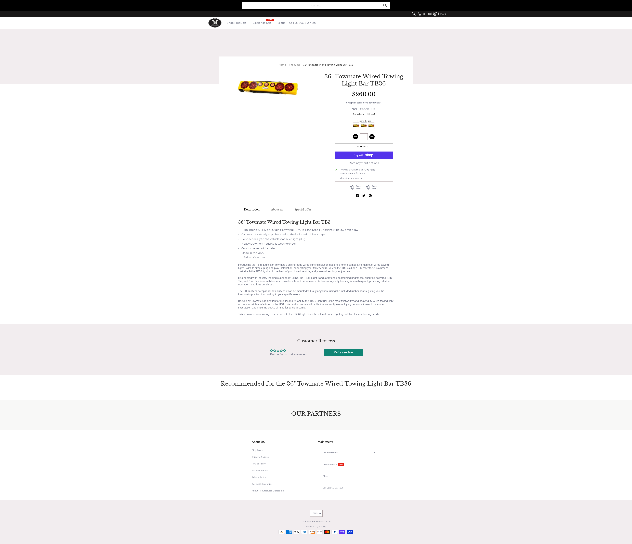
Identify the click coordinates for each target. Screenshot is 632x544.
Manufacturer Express (312, 521)
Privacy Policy (259, 477)
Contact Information (262, 484)
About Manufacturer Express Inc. (268, 490)
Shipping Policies (260, 457)
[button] (424, 14)
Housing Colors (364, 121)
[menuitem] (414, 14)
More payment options (364, 163)
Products (294, 64)
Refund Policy (259, 463)
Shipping (351, 102)
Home (282, 64)
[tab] (251, 209)
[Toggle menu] (374, 452)
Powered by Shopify (316, 526)
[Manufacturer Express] (215, 23)
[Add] (372, 136)
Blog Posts (257, 450)
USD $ (443, 14)
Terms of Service (260, 470)
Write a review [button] (343, 352)
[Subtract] (355, 136)
